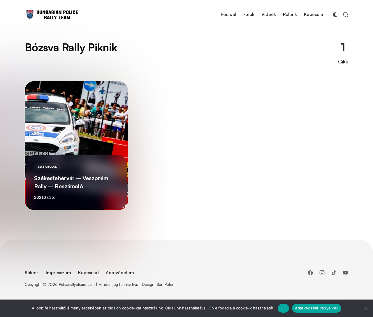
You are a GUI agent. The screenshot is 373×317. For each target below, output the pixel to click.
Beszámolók (47, 166)
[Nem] (366, 308)
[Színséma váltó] (335, 15)
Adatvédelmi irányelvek (317, 308)
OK (283, 308)
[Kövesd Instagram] (322, 273)
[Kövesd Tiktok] (333, 273)
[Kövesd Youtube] (345, 273)
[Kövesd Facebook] (310, 273)
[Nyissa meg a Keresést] (345, 15)
